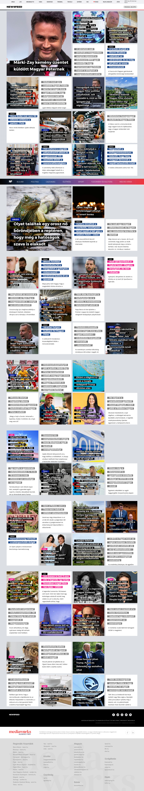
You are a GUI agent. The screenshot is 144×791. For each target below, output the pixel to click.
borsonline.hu (78, 785)
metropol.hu (109, 746)
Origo (13, 2)
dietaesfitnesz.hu (79, 767)
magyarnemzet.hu (50, 759)
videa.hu (107, 767)
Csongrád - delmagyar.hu (21, 757)
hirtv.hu (46, 764)
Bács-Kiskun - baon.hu (20, 747)
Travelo (69, 2)
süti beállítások (114, 720)
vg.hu (45, 778)
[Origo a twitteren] (117, 714)
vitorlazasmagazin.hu (81, 769)
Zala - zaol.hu (48, 749)
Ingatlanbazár (107, 2)
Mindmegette (30, 2)
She (87, 2)
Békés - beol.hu (18, 752)
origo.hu (46, 767)
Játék (118, 2)
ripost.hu (107, 744)
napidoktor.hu (78, 759)
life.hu (107, 749)
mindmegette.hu (79, 762)
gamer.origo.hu (79, 754)
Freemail (60, 2)
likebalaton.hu (78, 757)
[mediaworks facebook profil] (127, 732)
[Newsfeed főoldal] (14, 714)
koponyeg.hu (109, 764)
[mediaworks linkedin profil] (133, 732)
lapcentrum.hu (109, 770)
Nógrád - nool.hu (18, 777)
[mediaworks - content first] (20, 732)
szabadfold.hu (48, 762)
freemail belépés (130, 7)
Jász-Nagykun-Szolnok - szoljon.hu (24, 772)
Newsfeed (50, 2)
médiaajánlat (131, 720)
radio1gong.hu (109, 780)
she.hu (107, 751)
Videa (40, 2)
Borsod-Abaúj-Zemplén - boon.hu (24, 754)
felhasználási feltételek (102, 720)
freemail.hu (108, 762)
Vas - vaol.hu (48, 744)
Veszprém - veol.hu (50, 746)
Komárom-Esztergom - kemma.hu (24, 774)
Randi (96, 2)
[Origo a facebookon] (113, 714)
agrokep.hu (47, 780)
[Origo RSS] (130, 714)
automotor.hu (78, 749)
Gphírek (79, 2)
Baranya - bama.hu (19, 749)
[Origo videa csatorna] (126, 714)
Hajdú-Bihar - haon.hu (20, 767)
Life (20, 2)
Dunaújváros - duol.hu (20, 759)
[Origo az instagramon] (122, 714)
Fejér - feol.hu (17, 762)
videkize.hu (78, 772)
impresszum (123, 720)
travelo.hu (77, 764)
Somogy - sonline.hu (20, 779)
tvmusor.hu (77, 774)
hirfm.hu (107, 783)
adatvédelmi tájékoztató (88, 720)
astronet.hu (78, 747)
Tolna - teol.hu (17, 784)
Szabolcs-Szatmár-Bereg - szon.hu (24, 782)
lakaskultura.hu (79, 752)
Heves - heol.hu (18, 769)
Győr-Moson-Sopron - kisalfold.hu (24, 764)
